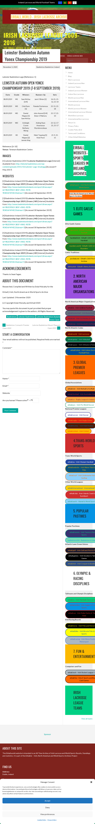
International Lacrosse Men (78, 101)
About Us (71, 123)
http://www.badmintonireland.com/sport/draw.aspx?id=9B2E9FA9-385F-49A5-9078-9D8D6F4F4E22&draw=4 (27, 242)
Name (5, 378)
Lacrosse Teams (74, 87)
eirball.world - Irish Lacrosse (78, 334)
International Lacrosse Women (80, 112)
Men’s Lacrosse (74, 80)
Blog (69, 76)
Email (5, 386)
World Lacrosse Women (77, 108)
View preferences (47, 814)
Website (6, 393)
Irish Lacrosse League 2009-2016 (41, 39)
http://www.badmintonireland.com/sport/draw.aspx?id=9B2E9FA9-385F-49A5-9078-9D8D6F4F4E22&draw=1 (27, 190)
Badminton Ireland (52, 67)
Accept (47, 801)
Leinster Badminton (26, 316)
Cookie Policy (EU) (75, 130)
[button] (91, 782)
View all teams (87, 719)
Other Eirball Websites (77, 137)
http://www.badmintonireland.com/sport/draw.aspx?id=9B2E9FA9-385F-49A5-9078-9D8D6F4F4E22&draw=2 (27, 207)
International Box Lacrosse (78, 119)
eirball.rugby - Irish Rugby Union (80, 420)
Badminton (40, 67)
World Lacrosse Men (75, 55)
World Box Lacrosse (75, 116)
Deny (47, 807)
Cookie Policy (41, 820)
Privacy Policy (52, 820)
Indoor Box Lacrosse (76, 94)
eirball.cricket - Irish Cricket (78, 431)
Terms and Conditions (76, 133)
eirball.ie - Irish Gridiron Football (80, 308)
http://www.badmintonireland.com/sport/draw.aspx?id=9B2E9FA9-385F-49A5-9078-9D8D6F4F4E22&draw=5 (27, 259)
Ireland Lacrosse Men (76, 83)
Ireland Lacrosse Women (77, 90)
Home (70, 72)
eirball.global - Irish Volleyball (79, 339)
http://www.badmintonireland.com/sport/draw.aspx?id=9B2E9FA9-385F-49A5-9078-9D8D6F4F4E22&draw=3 (27, 224)
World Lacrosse (74, 105)
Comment (7, 348)
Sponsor (85, 35)
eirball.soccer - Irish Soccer (78, 415)
